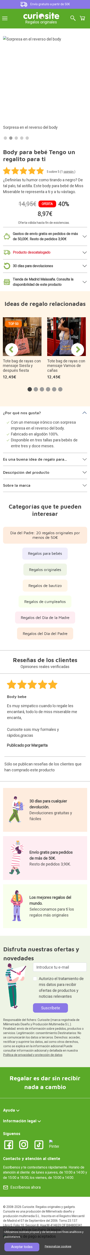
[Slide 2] (10, 138)
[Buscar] (73, 18)
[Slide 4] (21, 138)
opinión (69, 171)
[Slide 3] (16, 138)
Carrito (82, 18)
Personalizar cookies (58, 1246)
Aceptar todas (22, 1247)
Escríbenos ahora (25, 1187)
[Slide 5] (27, 138)
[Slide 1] (5, 138)
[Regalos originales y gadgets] (41, 15)
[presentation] (11, 349)
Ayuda (9, 1110)
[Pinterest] (54, 1144)
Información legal (19, 1121)
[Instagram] (24, 1144)
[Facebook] (9, 1144)
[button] (30, 389)
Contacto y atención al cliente (31, 1158)
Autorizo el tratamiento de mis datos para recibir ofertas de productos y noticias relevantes (61, 987)
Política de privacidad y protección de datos (32, 1055)
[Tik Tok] (39, 1144)
